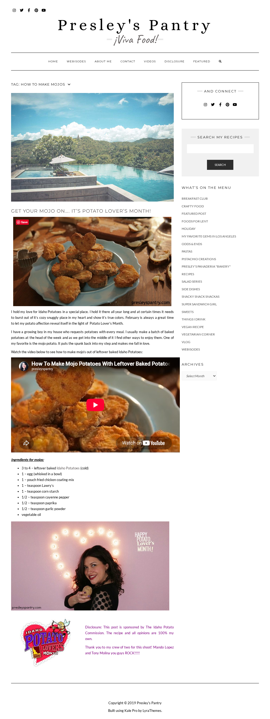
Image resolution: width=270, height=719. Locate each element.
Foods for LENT (195, 221)
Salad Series (192, 281)
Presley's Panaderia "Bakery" (206, 266)
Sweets (188, 312)
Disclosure (175, 61)
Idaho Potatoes (68, 468)
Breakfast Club (195, 198)
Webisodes (76, 61)
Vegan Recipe (193, 327)
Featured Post (194, 214)
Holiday (189, 229)
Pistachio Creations (199, 259)
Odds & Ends (192, 244)
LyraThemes (152, 710)
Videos (150, 61)
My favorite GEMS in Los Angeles (209, 236)
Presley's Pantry (135, 25)
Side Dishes (191, 289)
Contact (127, 61)
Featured (201, 61)
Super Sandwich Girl (199, 304)
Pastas (187, 251)
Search (220, 164)
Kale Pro (130, 710)
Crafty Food (193, 206)
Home (53, 61)
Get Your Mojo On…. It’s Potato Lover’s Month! (81, 211)
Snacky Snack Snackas (200, 296)
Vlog (186, 342)
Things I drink (193, 319)
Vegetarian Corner (198, 334)
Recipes (188, 274)
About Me (103, 61)
